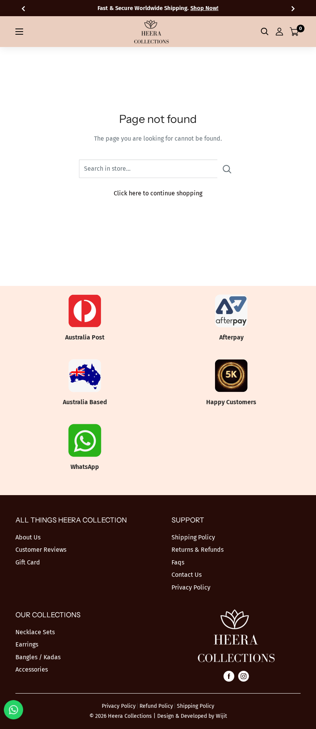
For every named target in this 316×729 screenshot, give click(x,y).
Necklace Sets (35, 632)
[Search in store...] (227, 169)
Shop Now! (204, 8)
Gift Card (27, 562)
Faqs (177, 562)
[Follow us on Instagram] (243, 676)
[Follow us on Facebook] (229, 676)
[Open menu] (19, 32)
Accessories (31, 669)
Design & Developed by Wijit (192, 716)
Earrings (26, 644)
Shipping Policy (193, 537)
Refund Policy (156, 706)
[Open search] (265, 31)
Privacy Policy (190, 587)
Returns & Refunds (197, 549)
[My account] (279, 31)
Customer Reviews (40, 549)
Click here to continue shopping (158, 193)
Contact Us (186, 574)
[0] (294, 31)
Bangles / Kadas (38, 657)
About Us (27, 537)
